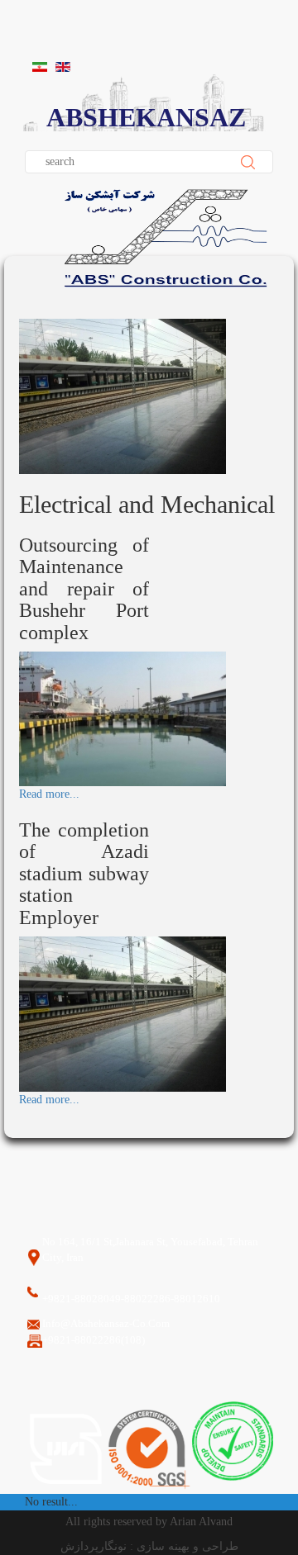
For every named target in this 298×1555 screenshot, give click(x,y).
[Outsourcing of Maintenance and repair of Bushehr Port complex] (122, 718)
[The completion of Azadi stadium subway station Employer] (122, 1013)
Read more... (49, 794)
